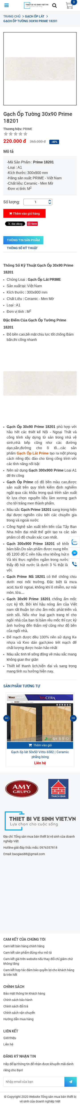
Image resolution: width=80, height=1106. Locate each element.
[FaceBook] (74, 553)
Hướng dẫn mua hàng (18, 1019)
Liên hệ (8, 1044)
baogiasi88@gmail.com (28, 854)
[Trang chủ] (40, 820)
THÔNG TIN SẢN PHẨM (23, 240)
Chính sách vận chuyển (19, 1012)
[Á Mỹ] (21, 789)
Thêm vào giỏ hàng (26, 213)
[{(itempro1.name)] (40, 718)
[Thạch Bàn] (58, 789)
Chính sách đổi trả (15, 1006)
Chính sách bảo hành (17, 1000)
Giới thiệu (9, 1038)
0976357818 (48, 847)
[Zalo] (74, 542)
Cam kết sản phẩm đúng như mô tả (27, 952)
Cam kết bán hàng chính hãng (23, 946)
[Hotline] (74, 564)
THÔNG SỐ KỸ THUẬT (22, 248)
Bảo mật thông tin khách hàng (24, 993)
